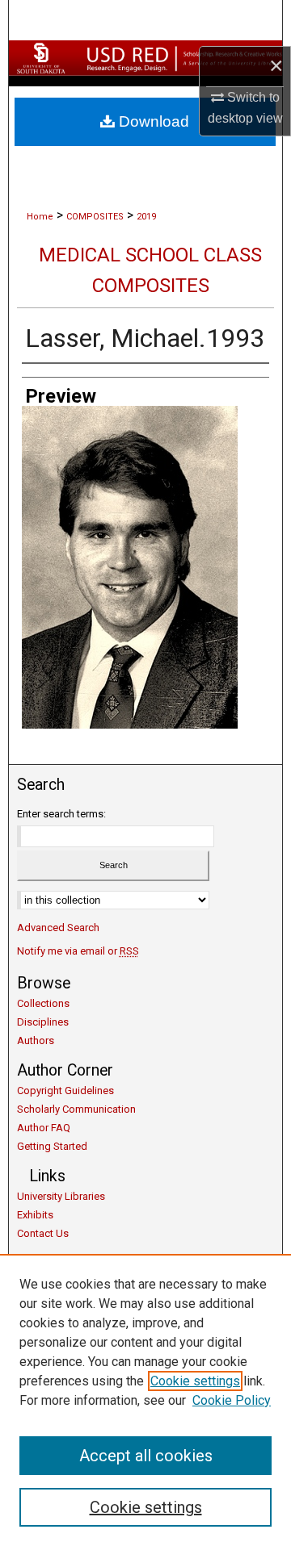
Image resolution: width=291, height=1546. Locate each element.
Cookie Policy (231, 1400)
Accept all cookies (146, 1455)
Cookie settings (195, 1381)
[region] (145, 1400)
